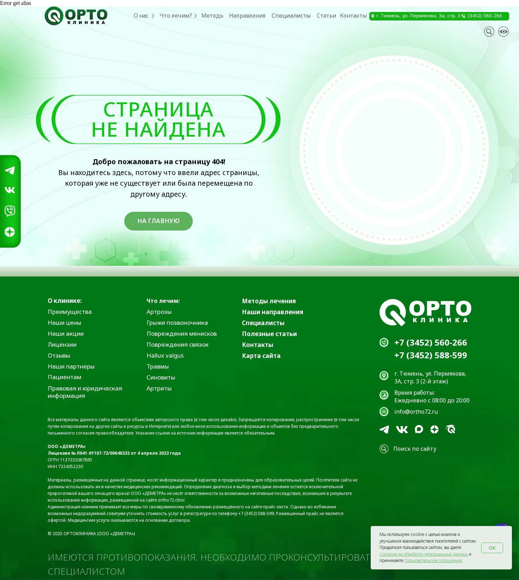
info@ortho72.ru (416, 411)
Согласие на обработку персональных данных (424, 554)
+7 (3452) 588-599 (430, 355)
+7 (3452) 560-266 (430, 342)
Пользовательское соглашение (433, 560)
